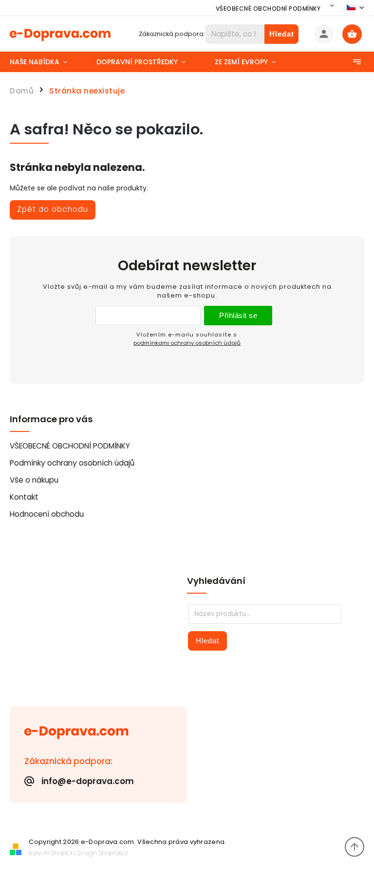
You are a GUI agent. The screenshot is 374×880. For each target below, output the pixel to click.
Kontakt (24, 497)
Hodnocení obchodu (47, 514)
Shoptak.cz (113, 853)
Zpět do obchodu (52, 209)
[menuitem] (46, 62)
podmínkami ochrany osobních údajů (187, 343)
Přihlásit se (238, 315)
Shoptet (62, 853)
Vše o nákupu (34, 480)
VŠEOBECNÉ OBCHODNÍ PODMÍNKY (268, 8)
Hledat (281, 34)
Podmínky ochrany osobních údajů (72, 463)
